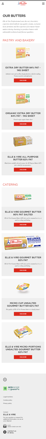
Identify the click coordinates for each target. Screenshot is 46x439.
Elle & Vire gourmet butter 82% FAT (23, 258)
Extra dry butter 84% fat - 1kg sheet (23, 69)
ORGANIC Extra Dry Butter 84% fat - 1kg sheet (22, 114)
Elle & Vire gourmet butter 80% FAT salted (23, 213)
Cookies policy (7, 400)
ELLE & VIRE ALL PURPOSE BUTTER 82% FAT (23, 158)
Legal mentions (8, 397)
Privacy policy (7, 403)
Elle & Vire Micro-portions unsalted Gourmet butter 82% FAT (23, 349)
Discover (23, 80)
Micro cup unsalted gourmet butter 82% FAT (23, 304)
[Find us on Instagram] (5, 379)
